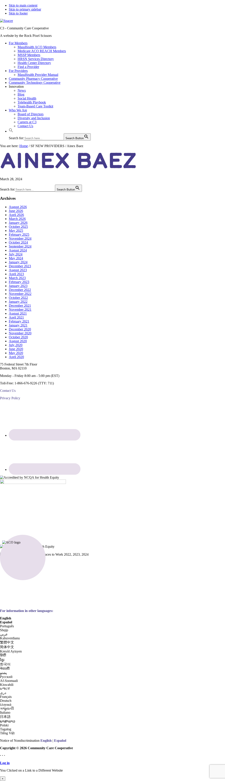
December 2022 (20, 290)
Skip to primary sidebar (25, 9)
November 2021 (20, 309)
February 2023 (19, 282)
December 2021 (20, 305)
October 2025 (18, 226)
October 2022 (18, 298)
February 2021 (19, 321)
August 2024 (18, 250)
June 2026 (16, 211)
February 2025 (19, 234)
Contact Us (8, 390)
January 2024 (18, 262)
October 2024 (18, 242)
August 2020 (18, 341)
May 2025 (16, 230)
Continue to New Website (18, 774)
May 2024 (16, 258)
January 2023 (18, 286)
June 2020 (16, 349)
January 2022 (18, 301)
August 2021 (18, 313)
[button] (11, 131)
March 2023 (17, 278)
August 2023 (18, 270)
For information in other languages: (26, 611)
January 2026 (18, 223)
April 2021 (16, 317)
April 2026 (16, 215)
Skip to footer (18, 13)
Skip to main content (23, 5)
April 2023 (16, 274)
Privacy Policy (10, 398)
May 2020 (16, 353)
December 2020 (20, 329)
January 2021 (18, 325)
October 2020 (18, 337)
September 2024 (20, 246)
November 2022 (20, 294)
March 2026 (17, 219)
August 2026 (18, 207)
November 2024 (20, 238)
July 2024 (15, 254)
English (46, 740)
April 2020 (16, 357)
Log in (5, 763)
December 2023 (20, 266)
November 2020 (20, 333)
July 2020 (15, 345)
